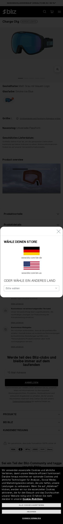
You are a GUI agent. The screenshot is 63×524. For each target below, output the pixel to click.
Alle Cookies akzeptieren (31, 505)
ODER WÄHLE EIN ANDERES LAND (29, 280)
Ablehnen (31, 512)
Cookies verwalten (31, 518)
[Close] (58, 231)
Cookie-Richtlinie (33, 499)
